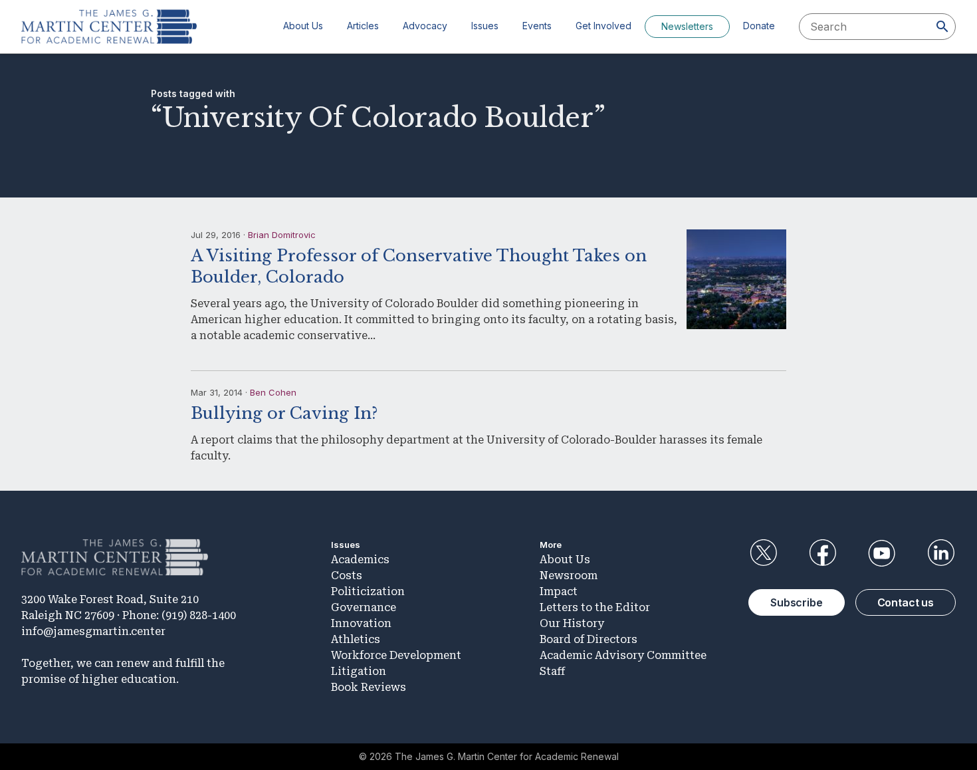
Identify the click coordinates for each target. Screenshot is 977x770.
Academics (360, 559)
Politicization (368, 591)
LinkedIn (941, 553)
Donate (759, 25)
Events (537, 25)
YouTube (882, 553)
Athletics (355, 639)
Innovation (361, 623)
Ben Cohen (273, 392)
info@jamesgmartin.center (93, 631)
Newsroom (568, 575)
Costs (346, 575)
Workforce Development (396, 655)
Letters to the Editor (595, 607)
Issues (484, 25)
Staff (552, 671)
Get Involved (603, 25)
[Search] (942, 26)
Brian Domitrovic (282, 234)
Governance (363, 607)
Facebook (822, 553)
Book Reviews (368, 687)
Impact (559, 591)
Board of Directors (588, 639)
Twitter (763, 553)
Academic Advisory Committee (623, 655)
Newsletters (687, 26)
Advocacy (425, 25)
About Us (303, 25)
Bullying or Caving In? (284, 413)
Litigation (358, 671)
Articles (363, 25)
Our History (572, 623)
